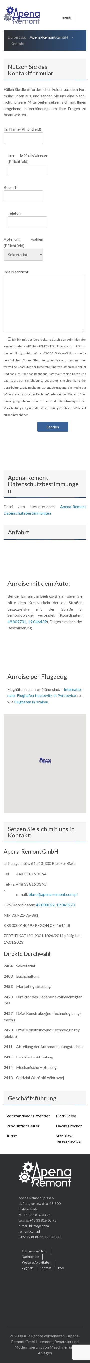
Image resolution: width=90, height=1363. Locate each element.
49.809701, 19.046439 (27, 621)
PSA (61, 1268)
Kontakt (46, 1268)
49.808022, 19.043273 (55, 904)
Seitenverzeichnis (34, 1251)
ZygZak (27, 1268)
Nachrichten (30, 1257)
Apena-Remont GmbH (49, 37)
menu (66, 17)
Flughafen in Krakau (31, 701)
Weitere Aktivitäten (36, 1262)
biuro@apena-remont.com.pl (53, 894)
